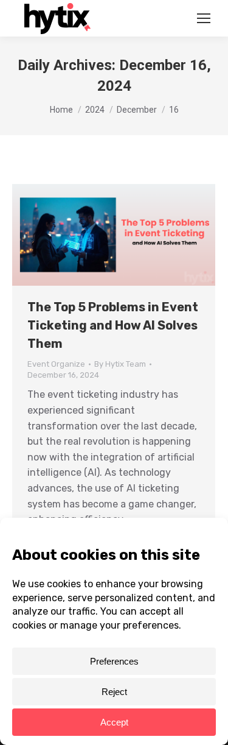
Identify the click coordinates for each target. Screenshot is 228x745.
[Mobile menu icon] (204, 18)
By (120, 364)
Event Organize (56, 364)
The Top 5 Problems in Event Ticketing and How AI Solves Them (112, 325)
